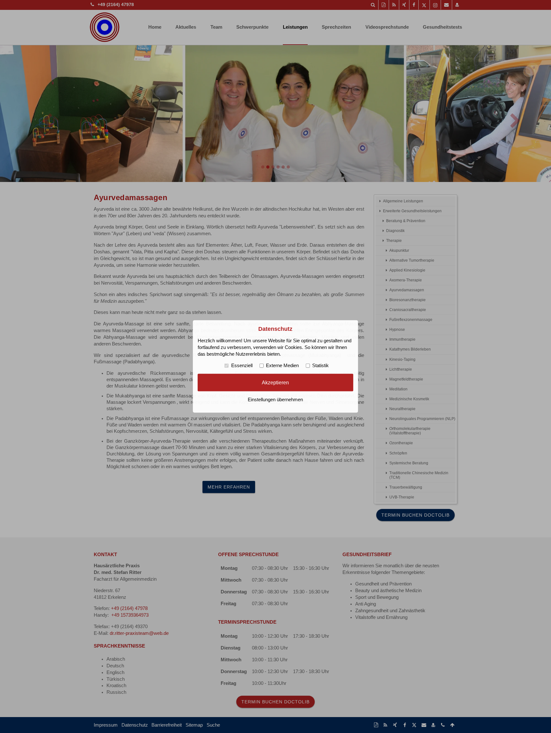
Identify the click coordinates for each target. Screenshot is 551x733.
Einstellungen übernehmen (275, 399)
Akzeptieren (275, 382)
